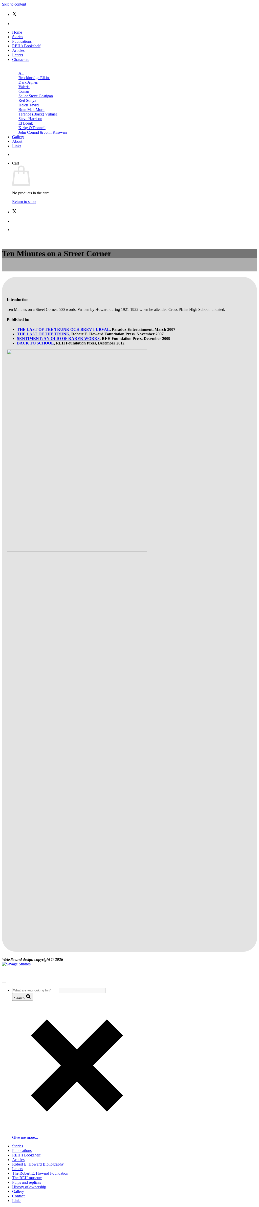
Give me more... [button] (25, 1137)
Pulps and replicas (26, 1182)
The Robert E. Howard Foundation (40, 1173)
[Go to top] (4, 982)
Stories (17, 37)
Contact (18, 1196)
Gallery (18, 137)
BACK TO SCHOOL (35, 343)
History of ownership (29, 1187)
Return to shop (24, 201)
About (17, 141)
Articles (18, 50)
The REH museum (27, 1178)
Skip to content (14, 4)
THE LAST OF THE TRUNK (43, 334)
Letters (17, 55)
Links (16, 146)
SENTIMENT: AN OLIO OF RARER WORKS (58, 338)
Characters (20, 59)
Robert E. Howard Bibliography (38, 1164)
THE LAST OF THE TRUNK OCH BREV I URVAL (63, 329)
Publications (22, 41)
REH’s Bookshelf (26, 46)
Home (17, 32)
